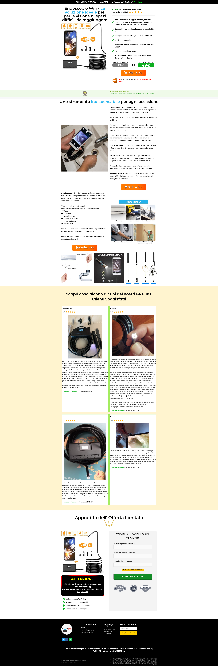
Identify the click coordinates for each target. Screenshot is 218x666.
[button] (133, 73)
